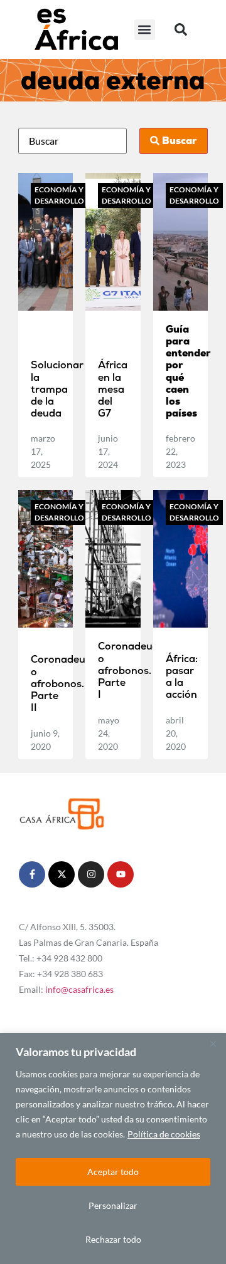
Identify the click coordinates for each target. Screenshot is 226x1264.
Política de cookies (163, 1134)
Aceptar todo (113, 1171)
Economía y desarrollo (59, 195)
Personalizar (113, 1205)
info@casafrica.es (79, 989)
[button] (144, 29)
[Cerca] (212, 1043)
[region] (113, 1148)
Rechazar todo (113, 1239)
